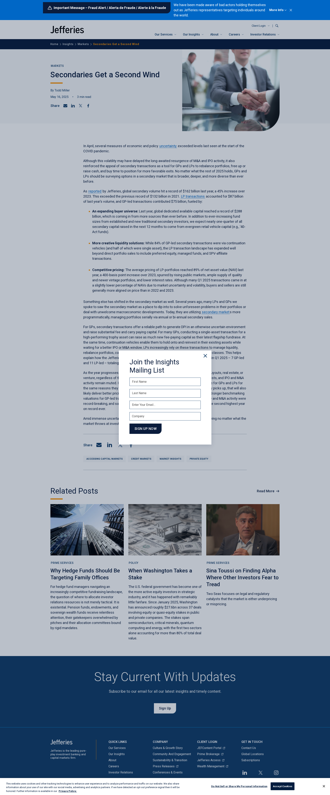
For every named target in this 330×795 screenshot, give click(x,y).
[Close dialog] (205, 356)
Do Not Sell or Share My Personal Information (239, 786)
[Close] (324, 786)
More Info (276, 10)
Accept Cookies (282, 786)
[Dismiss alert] (291, 10)
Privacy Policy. (68, 791)
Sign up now (145, 429)
